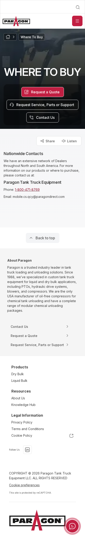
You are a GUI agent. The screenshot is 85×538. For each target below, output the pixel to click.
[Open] (77, 21)
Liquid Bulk (19, 380)
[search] (78, 7)
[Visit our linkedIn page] (27, 449)
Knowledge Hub (23, 405)
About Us (18, 398)
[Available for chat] (72, 526)
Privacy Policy (21, 422)
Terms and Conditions (27, 429)
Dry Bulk (17, 374)
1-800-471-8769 (27, 189)
